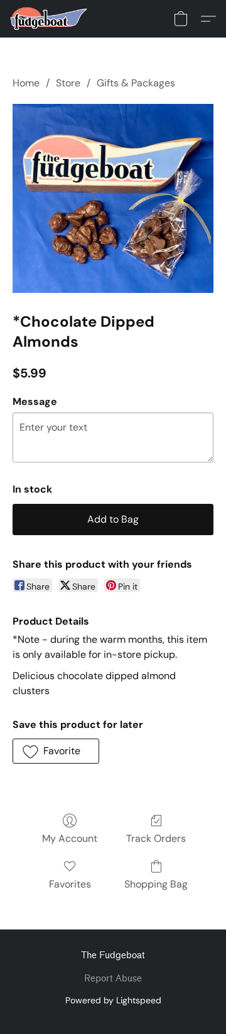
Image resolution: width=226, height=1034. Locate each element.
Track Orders (156, 838)
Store (68, 83)
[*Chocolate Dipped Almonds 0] (113, 198)
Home (26, 83)
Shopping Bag (156, 884)
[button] (51, 19)
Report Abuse (113, 978)
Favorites (70, 884)
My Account (69, 838)
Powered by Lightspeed (113, 1000)
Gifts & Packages (136, 83)
